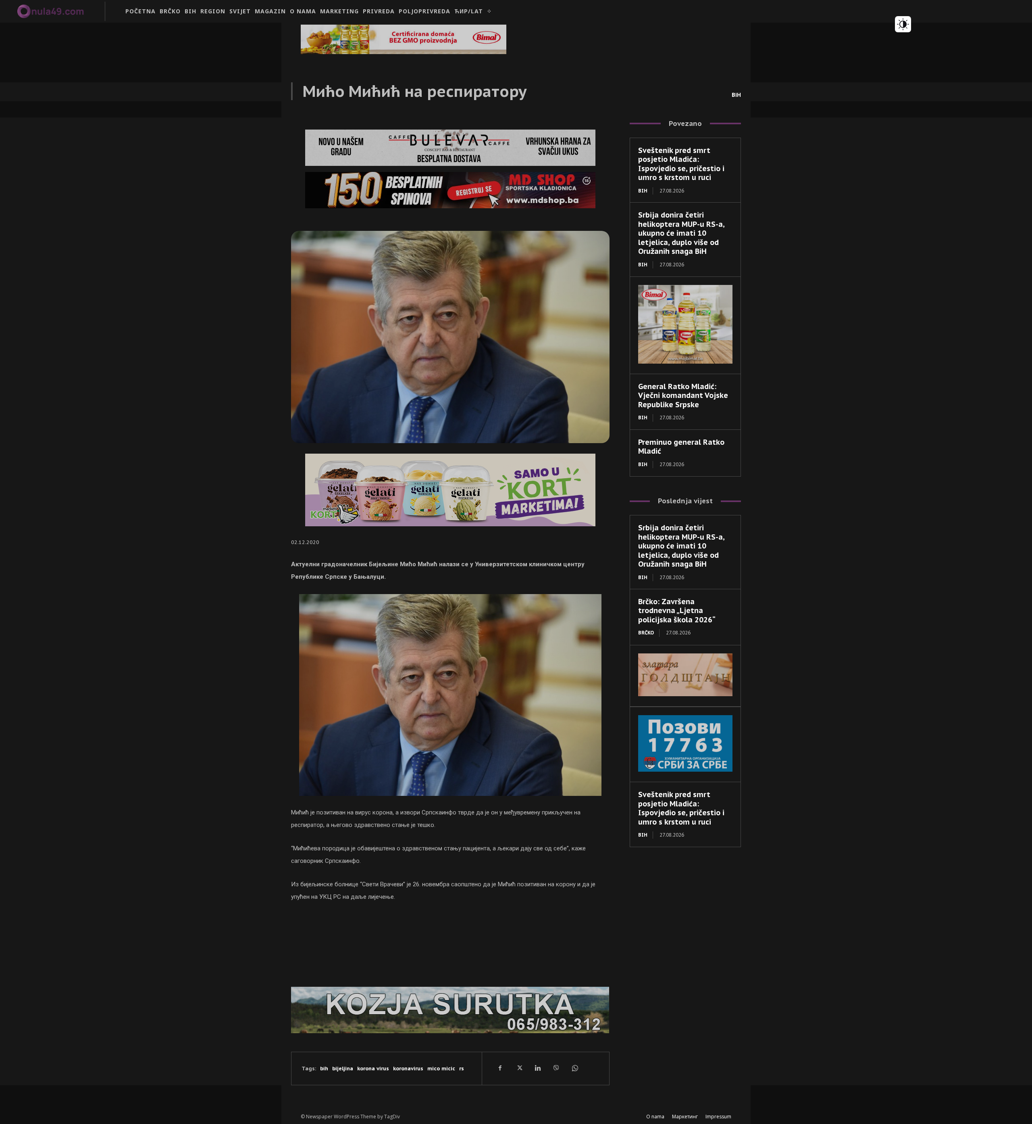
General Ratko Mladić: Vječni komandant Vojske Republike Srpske (683, 395)
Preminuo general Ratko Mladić (681, 446)
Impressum (718, 1116)
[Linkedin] (537, 1068)
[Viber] (556, 1068)
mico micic (441, 1068)
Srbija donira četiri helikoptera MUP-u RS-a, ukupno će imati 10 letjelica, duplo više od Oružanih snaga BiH (681, 233)
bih (324, 1068)
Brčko (646, 633)
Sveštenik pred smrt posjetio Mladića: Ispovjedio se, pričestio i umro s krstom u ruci (681, 164)
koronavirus (408, 1068)
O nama (655, 1116)
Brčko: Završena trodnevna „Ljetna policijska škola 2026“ (677, 610)
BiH (736, 94)
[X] (519, 1068)
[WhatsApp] (574, 1068)
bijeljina (342, 1068)
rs (461, 1068)
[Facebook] (500, 1068)
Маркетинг (685, 1116)
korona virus (373, 1068)
